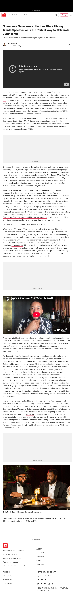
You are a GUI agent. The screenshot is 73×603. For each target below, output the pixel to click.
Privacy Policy (7, 576)
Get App (64, 15)
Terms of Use (7, 580)
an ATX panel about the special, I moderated (24, 341)
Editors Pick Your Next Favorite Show (15, 566)
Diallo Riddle (31, 124)
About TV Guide (41, 553)
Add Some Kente (42, 190)
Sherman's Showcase (53, 108)
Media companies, (49, 361)
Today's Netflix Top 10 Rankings (13, 551)
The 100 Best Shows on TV (12, 558)
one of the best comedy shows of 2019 (51, 111)
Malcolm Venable (13, 44)
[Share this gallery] (69, 45)
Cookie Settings (8, 584)
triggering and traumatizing (48, 248)
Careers (39, 560)
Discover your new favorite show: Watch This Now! (24, 224)
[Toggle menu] (70, 15)
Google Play (49, 576)
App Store (39, 576)
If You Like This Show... (10, 554)
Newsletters (40, 557)
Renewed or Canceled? (11, 562)
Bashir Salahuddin (48, 124)
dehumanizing (17, 245)
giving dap (30, 414)
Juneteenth (7, 428)
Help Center (40, 564)
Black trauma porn (26, 377)
